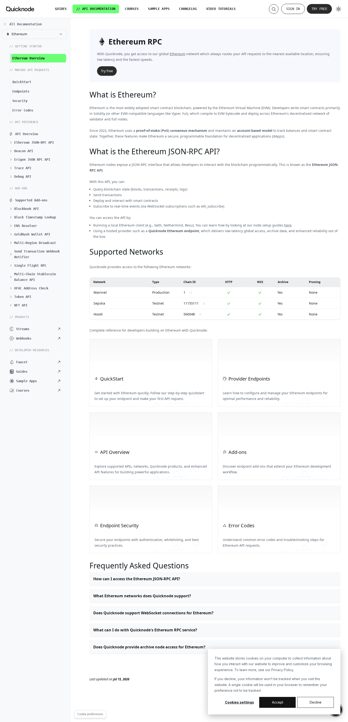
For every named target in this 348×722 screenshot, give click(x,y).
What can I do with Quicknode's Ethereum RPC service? (145, 630)
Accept (277, 702)
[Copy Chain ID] (190, 292)
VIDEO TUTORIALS (221, 9)
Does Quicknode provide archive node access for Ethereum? (149, 647)
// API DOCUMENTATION (96, 9)
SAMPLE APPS (159, 9)
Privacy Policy (282, 670)
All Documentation (25, 24)
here (287, 225)
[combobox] (34, 34)
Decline (315, 702)
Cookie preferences (90, 714)
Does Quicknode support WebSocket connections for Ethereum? (153, 613)
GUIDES (61, 9)
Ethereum (177, 54)
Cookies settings (239, 702)
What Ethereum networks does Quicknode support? (142, 595)
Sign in (293, 9)
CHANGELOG (188, 9)
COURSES (131, 9)
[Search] (273, 9)
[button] (37, 142)
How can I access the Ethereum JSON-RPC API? (136, 578)
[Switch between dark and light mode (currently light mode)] (338, 9)
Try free (319, 9)
